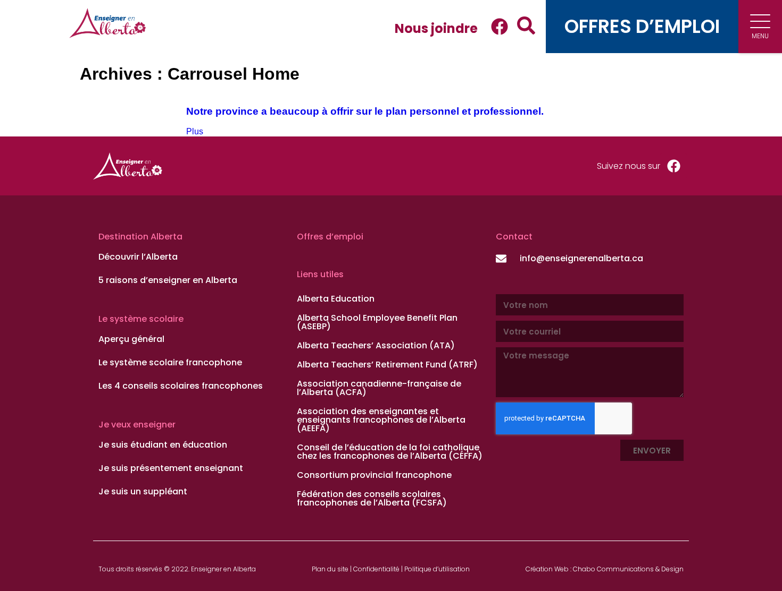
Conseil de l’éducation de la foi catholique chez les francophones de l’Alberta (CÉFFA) (389, 451)
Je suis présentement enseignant (170, 468)
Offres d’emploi (330, 236)
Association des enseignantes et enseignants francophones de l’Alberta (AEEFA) (381, 419)
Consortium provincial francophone (374, 475)
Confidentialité (376, 568)
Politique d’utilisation (437, 568)
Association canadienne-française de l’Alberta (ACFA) (379, 388)
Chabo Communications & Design (628, 568)
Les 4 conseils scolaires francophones (180, 386)
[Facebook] (499, 26)
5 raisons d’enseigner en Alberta (167, 280)
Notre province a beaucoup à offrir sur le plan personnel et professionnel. (365, 111)
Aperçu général (131, 339)
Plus (194, 131)
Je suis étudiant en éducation (162, 445)
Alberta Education (336, 299)
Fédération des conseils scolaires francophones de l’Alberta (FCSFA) (372, 498)
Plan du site (330, 568)
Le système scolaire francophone (170, 362)
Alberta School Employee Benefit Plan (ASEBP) (377, 322)
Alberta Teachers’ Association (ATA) (376, 345)
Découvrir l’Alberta (138, 257)
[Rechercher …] (521, 26)
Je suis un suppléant (142, 491)
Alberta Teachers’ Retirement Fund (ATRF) (387, 364)
